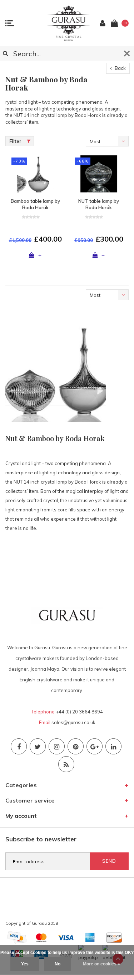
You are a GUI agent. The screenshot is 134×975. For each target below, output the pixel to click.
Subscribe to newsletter (40, 839)
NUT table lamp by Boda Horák (98, 204)
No (57, 963)
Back (120, 68)
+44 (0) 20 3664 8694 (79, 712)
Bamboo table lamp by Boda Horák (35, 204)
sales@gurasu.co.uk (73, 722)
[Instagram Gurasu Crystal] (57, 746)
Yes (25, 963)
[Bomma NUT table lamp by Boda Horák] (99, 173)
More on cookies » (101, 963)
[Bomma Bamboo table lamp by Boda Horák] (35, 173)
